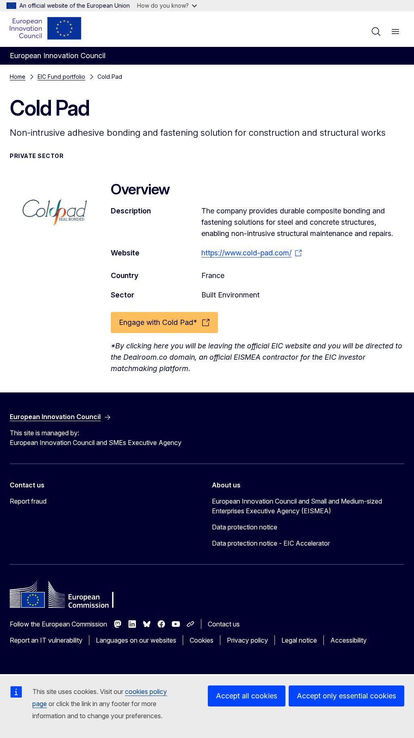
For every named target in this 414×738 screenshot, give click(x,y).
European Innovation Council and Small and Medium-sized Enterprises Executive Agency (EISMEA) (297, 506)
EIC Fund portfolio (61, 76)
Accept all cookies (246, 696)
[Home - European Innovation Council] (46, 28)
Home (17, 76)
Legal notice (299, 640)
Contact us (224, 624)
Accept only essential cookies (346, 696)
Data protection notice (244, 527)
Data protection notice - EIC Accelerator (271, 543)
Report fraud (28, 501)
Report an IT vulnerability (46, 640)
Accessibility (348, 640)
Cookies (201, 640)
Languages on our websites (136, 640)
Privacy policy (247, 640)
